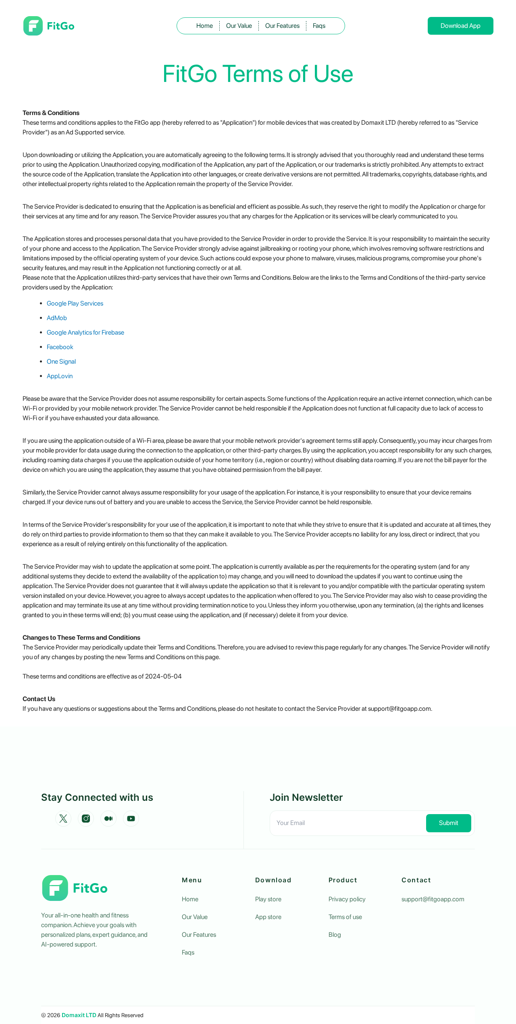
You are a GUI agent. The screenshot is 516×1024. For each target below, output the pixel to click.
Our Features (282, 25)
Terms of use (345, 917)
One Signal (61, 361)
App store (268, 917)
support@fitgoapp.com (433, 899)
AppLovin (60, 376)
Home (204, 25)
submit (448, 823)
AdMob (57, 318)
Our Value (239, 25)
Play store (268, 899)
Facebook (60, 347)
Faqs (319, 25)
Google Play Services (75, 303)
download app (461, 25)
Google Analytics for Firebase (85, 332)
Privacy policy (347, 899)
